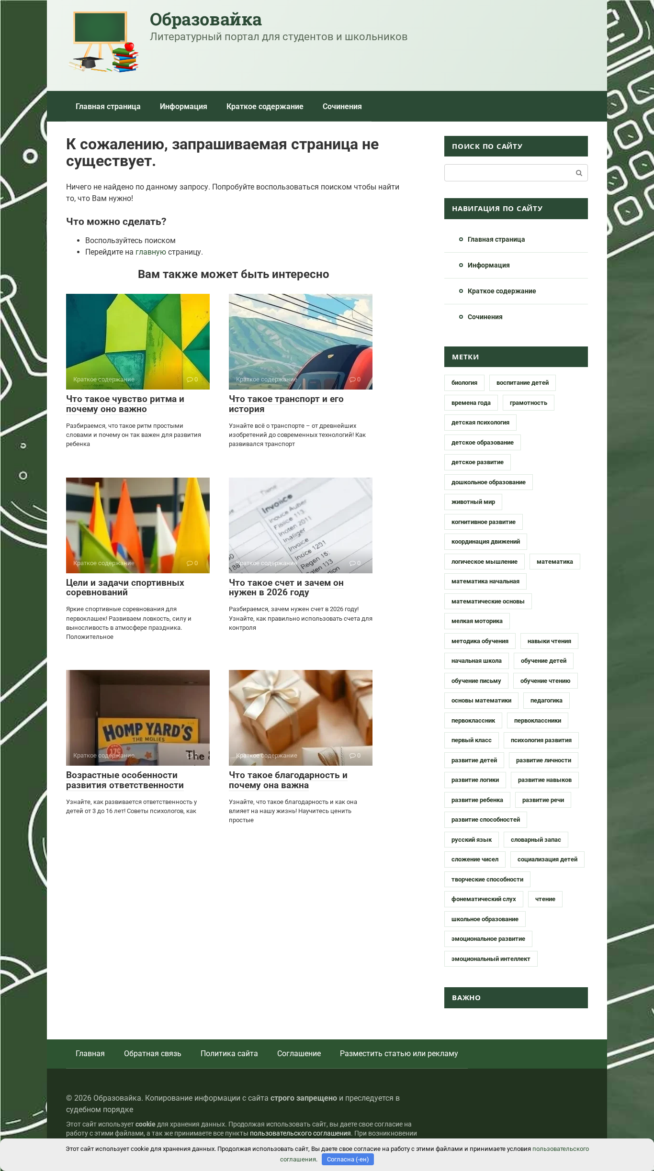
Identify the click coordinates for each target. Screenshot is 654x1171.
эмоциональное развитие (488, 938)
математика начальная (485, 581)
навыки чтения (549, 641)
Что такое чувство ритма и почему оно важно (125, 403)
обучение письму (476, 680)
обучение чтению (545, 680)
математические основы (488, 601)
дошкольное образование (488, 482)
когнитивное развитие (483, 521)
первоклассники (537, 720)
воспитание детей (522, 382)
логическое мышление (484, 561)
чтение (545, 899)
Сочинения (342, 106)
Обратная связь (152, 1053)
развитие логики (475, 779)
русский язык (471, 839)
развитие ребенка (477, 799)
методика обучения (479, 641)
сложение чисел (474, 859)
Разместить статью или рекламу (399, 1053)
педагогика (546, 700)
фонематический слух (483, 899)
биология (464, 382)
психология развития (541, 740)
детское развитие (477, 462)
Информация (183, 106)
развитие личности (543, 760)
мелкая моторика (477, 621)
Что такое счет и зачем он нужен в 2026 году (286, 587)
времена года (471, 402)
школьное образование (485, 919)
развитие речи (543, 799)
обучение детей (543, 660)
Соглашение (299, 1053)
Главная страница (108, 106)
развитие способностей (485, 819)
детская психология (480, 422)
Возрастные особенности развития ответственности (125, 780)
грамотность (528, 402)
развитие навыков (545, 779)
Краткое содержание (265, 106)
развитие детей (474, 760)
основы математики (481, 700)
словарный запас (536, 839)
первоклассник (473, 720)
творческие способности (487, 879)
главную (150, 252)
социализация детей (547, 859)
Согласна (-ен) (348, 1159)
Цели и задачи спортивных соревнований (125, 587)
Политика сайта (229, 1053)
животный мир (473, 501)
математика (555, 561)
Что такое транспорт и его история (286, 403)
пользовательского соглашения (300, 1133)
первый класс (471, 740)
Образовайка (205, 18)
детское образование (482, 442)
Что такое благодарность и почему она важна (288, 780)
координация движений (485, 541)
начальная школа (476, 660)
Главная (90, 1053)
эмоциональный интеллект (490, 958)
